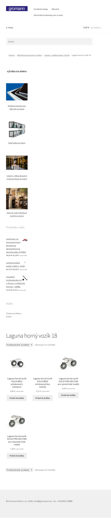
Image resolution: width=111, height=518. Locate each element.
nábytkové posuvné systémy (29, 55)
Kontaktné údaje (41, 9)
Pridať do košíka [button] (17, 398)
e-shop (9, 27)
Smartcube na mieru (16, 143)
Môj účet (55, 9)
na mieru (23, 179)
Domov (12, 55)
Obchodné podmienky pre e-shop (48, 15)
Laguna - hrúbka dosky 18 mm (57, 55)
